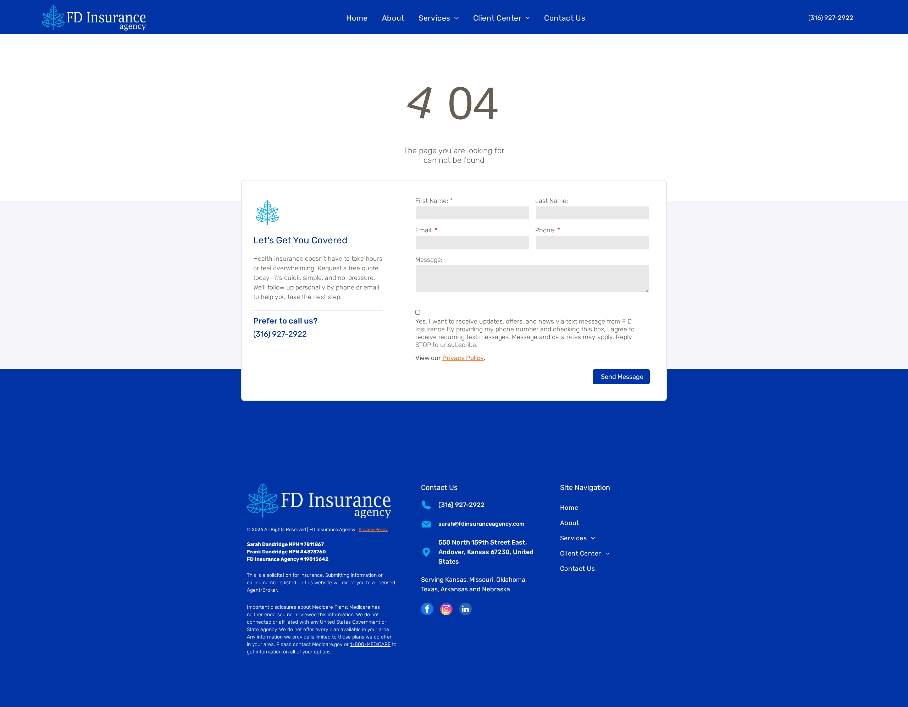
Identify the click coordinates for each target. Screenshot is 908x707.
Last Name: (551, 201)
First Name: (431, 201)
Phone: (545, 230)
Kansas (455, 580)
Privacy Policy (463, 358)
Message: (428, 260)
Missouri (481, 580)
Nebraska (496, 589)
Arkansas (454, 589)
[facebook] (427, 610)
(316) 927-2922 (280, 334)
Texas (429, 589)
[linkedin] (465, 610)
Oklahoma (510, 580)
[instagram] (446, 610)
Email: (424, 230)
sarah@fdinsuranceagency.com (481, 523)
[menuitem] (357, 17)
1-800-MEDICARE (370, 644)
